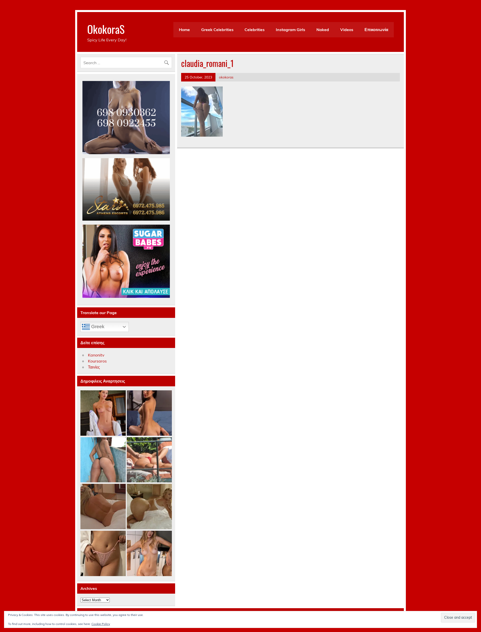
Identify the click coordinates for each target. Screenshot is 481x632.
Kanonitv (96, 354)
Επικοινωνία (376, 29)
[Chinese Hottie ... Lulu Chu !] (103, 554)
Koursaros (97, 361)
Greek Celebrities (217, 29)
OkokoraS (106, 29)
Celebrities (255, 29)
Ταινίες (94, 367)
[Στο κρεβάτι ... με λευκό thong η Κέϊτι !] (149, 507)
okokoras (226, 77)
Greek (97, 326)
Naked (322, 29)
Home (184, 29)
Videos (346, 29)
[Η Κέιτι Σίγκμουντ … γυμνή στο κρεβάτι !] (103, 507)
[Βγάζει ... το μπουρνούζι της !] (103, 413)
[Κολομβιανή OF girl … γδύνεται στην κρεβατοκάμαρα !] (149, 413)
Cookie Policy (100, 624)
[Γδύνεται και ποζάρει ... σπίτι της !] (149, 554)
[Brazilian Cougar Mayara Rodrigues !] (103, 460)
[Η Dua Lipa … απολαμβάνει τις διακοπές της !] (149, 460)
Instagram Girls (290, 29)
